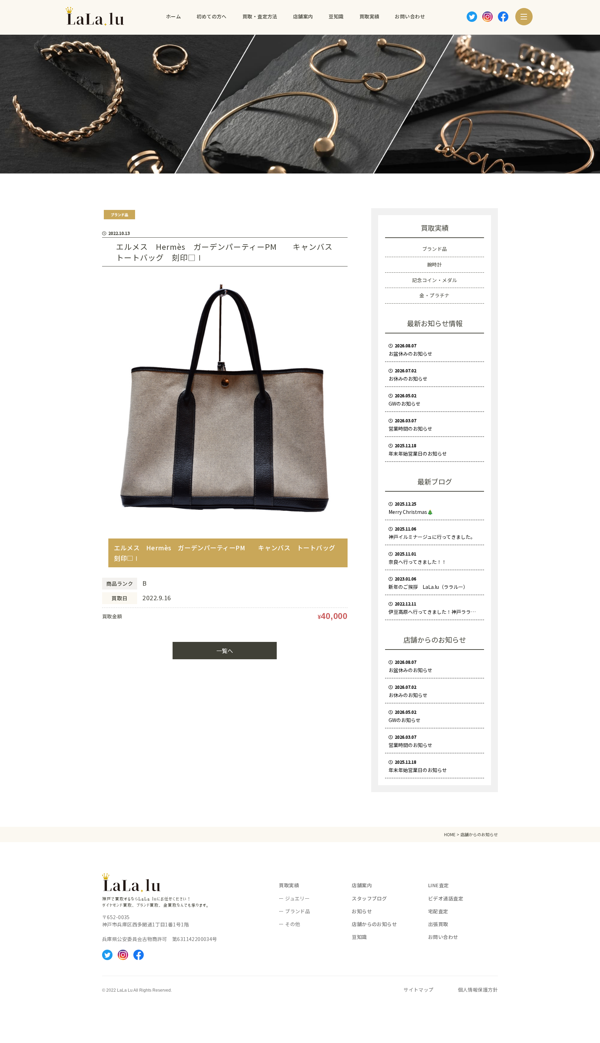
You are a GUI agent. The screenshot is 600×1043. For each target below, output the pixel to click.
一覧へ (224, 650)
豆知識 (359, 936)
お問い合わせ (443, 936)
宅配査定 (438, 911)
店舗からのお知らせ (374, 924)
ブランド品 (434, 248)
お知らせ (362, 911)
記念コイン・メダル (434, 280)
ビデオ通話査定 (445, 898)
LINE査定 (438, 885)
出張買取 (438, 924)
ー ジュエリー (294, 898)
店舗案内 (362, 885)
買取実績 (289, 885)
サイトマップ (418, 989)
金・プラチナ (434, 295)
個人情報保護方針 (478, 989)
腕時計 (434, 264)
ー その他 (289, 924)
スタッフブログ (369, 898)
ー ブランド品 (294, 911)
